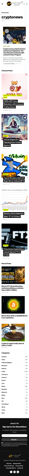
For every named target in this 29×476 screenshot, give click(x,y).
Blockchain (4, 365)
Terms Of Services (9, 465)
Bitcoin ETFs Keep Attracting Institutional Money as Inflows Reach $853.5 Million (12, 288)
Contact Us (20, 468)
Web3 (3, 413)
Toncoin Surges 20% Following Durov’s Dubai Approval (12, 142)
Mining (3, 395)
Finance (4, 380)
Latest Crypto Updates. (20, 460)
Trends (3, 410)
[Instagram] (14, 472)
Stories (3, 407)
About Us (8, 463)
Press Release (5, 404)
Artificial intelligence (7, 362)
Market (19, 95)
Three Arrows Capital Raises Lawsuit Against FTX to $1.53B (14, 252)
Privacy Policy (19, 465)
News (8, 46)
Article (3, 359)
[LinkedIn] (18, 472)
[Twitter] (11, 472)
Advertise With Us (11, 468)
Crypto (5, 46)
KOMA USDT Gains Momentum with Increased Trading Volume (13, 104)
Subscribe (13, 439)
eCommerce (5, 374)
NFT (3, 401)
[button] (2, 4)
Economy (4, 377)
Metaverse (4, 392)
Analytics (6, 95)
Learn (3, 383)
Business (4, 368)
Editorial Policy (17, 463)
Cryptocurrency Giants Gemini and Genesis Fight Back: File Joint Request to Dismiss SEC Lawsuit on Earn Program (14, 52)
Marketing (4, 389)
